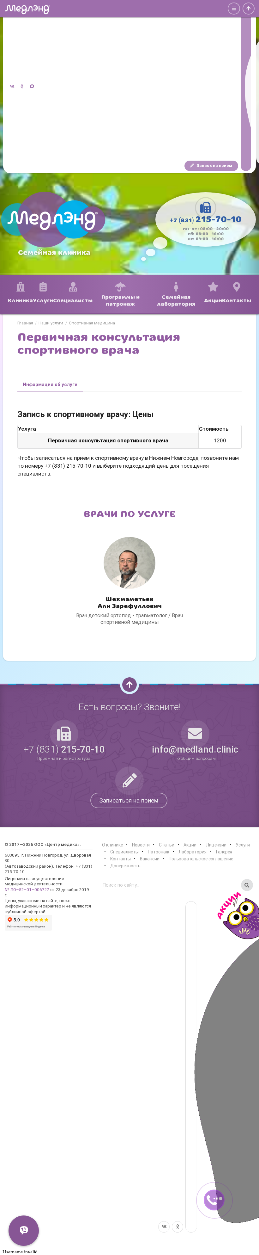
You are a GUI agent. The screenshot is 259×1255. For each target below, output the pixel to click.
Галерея (224, 852)
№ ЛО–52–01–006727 (27, 889)
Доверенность (125, 866)
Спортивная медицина (92, 323)
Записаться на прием (128, 800)
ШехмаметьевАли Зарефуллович (130, 602)
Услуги (243, 845)
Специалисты (124, 852)
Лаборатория (192, 852)
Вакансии (150, 859)
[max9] (246, 87)
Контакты (120, 859)
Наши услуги (51, 323)
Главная (25, 323)
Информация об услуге (50, 384)
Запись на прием (214, 165)
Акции (190, 845)
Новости (141, 845)
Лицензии (216, 845)
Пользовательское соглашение (201, 859)
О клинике (112, 845)
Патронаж (158, 852)
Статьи (166, 845)
